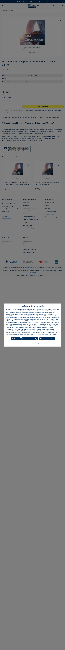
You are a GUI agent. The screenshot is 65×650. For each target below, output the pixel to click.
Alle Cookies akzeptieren (47, 338)
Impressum (28, 343)
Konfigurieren (16, 338)
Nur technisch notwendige (29, 338)
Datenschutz (36, 343)
